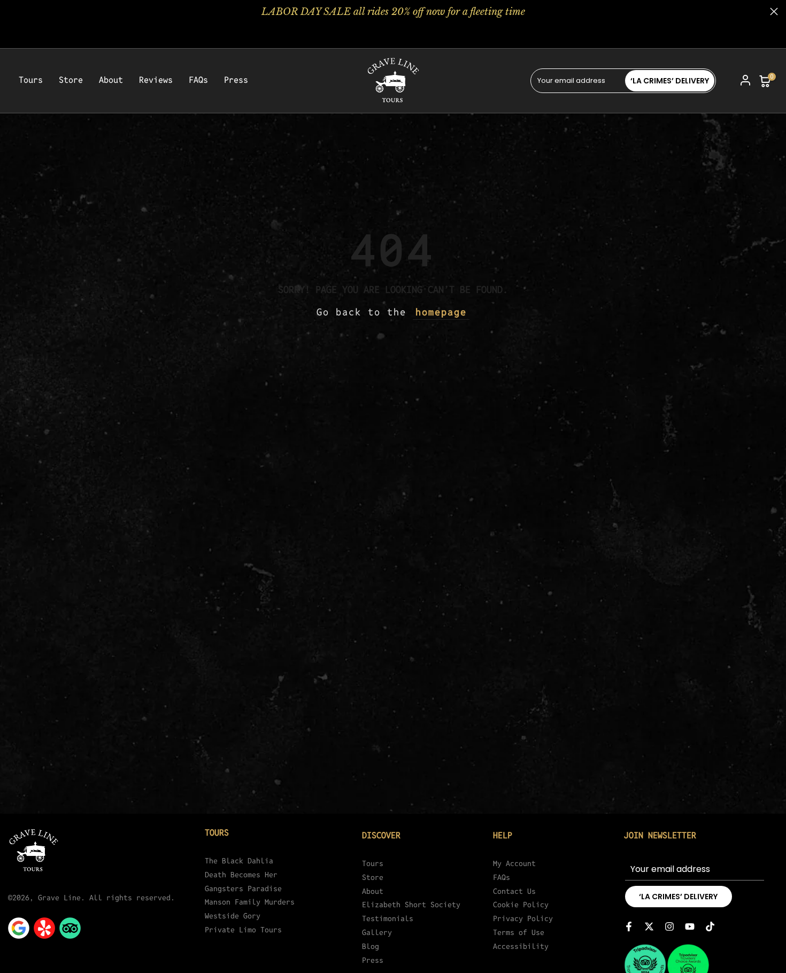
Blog (370, 946)
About (111, 80)
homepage (441, 312)
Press (236, 80)
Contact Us (514, 891)
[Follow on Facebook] (629, 926)
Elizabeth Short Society (411, 904)
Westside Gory (232, 916)
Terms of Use (518, 932)
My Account (514, 863)
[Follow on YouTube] (690, 926)
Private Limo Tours (243, 930)
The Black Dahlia (239, 861)
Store (71, 80)
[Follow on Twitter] (649, 926)
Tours (31, 80)
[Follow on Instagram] (669, 926)
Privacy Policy (523, 918)
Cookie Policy (521, 904)
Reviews (156, 80)
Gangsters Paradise (243, 888)
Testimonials (387, 918)
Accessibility (521, 946)
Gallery (377, 932)
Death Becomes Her (241, 874)
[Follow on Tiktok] (710, 926)
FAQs (198, 80)
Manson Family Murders (250, 902)
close (12, 11)
